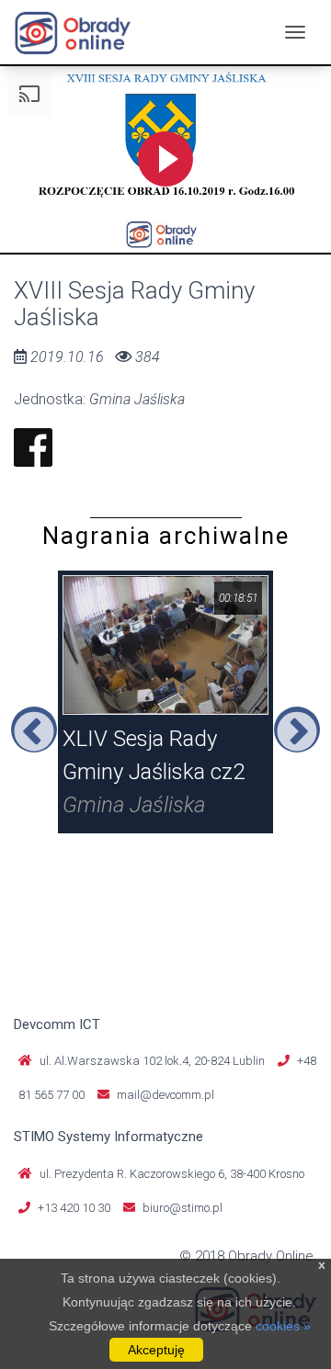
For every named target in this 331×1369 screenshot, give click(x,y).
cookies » (283, 1325)
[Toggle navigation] (295, 32)
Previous (34, 729)
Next (297, 729)
